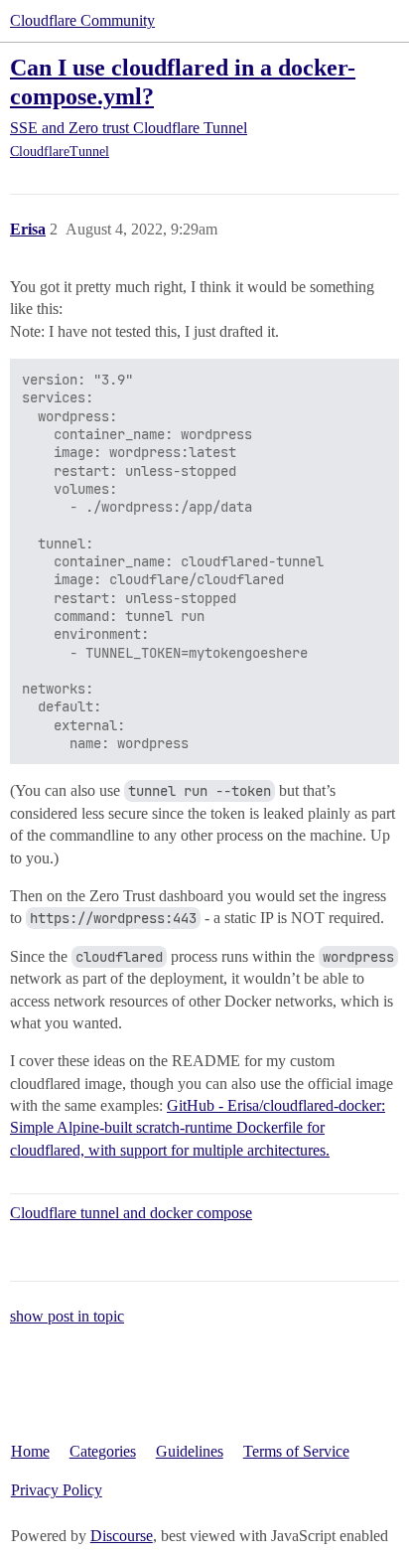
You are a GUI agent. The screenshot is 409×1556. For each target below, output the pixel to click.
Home (30, 1451)
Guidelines (189, 1451)
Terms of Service (296, 1451)
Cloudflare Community (82, 20)
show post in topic (67, 1316)
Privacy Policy (56, 1489)
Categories (102, 1451)
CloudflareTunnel (59, 151)
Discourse (121, 1535)
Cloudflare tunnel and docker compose (131, 1212)
